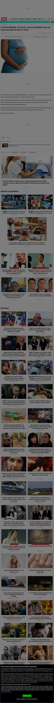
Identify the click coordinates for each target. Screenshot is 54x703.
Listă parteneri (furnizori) (6, 692)
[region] (27, 683)
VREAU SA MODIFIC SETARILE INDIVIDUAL (27, 699)
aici (34, 678)
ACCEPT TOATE (27, 695)
